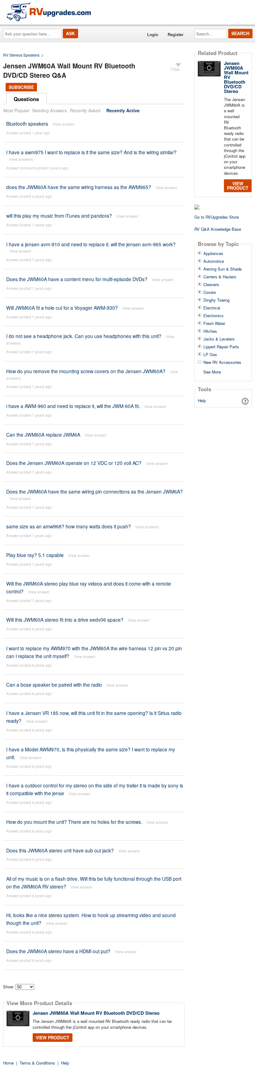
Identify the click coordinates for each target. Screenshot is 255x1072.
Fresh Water (214, 323)
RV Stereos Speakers (21, 55)
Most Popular (16, 110)
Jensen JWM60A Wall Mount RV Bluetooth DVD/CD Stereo (96, 1012)
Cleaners (211, 284)
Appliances (213, 253)
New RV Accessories (222, 362)
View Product (52, 1037)
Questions (26, 99)
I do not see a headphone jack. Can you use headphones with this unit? (83, 335)
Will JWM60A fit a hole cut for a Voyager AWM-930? (62, 307)
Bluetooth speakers (27, 123)
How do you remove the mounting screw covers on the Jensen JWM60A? (85, 371)
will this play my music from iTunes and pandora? (59, 215)
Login (152, 34)
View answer (63, 124)
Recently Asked (85, 110)
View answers (21, 159)
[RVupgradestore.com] (49, 12)
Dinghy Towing (216, 300)
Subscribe (21, 87)
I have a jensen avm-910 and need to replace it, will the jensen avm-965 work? (91, 244)
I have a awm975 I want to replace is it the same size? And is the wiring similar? (91, 152)
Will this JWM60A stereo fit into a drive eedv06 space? (64, 619)
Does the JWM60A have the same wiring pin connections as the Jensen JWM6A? (94, 491)
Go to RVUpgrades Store (216, 217)
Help (202, 400)
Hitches (210, 331)
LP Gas (210, 354)
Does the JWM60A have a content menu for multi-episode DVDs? (76, 279)
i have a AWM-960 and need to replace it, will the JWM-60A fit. (73, 405)
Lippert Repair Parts (221, 347)
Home (8, 1063)
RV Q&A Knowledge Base (217, 229)
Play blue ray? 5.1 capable (35, 554)
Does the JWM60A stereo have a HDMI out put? (58, 951)
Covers (209, 292)
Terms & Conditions (37, 1063)
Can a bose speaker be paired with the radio (54, 684)
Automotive (213, 261)
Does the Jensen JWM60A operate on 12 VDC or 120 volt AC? (73, 462)
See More (212, 371)
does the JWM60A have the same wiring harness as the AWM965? (78, 186)
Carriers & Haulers (219, 277)
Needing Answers (49, 110)
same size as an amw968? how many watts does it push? (68, 526)
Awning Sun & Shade (222, 269)
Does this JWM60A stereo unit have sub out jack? (60, 850)
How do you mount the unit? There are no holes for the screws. (74, 821)
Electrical (211, 308)
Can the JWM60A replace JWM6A (43, 434)
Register (175, 34)
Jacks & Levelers (219, 339)
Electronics (213, 315)
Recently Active (123, 110)
